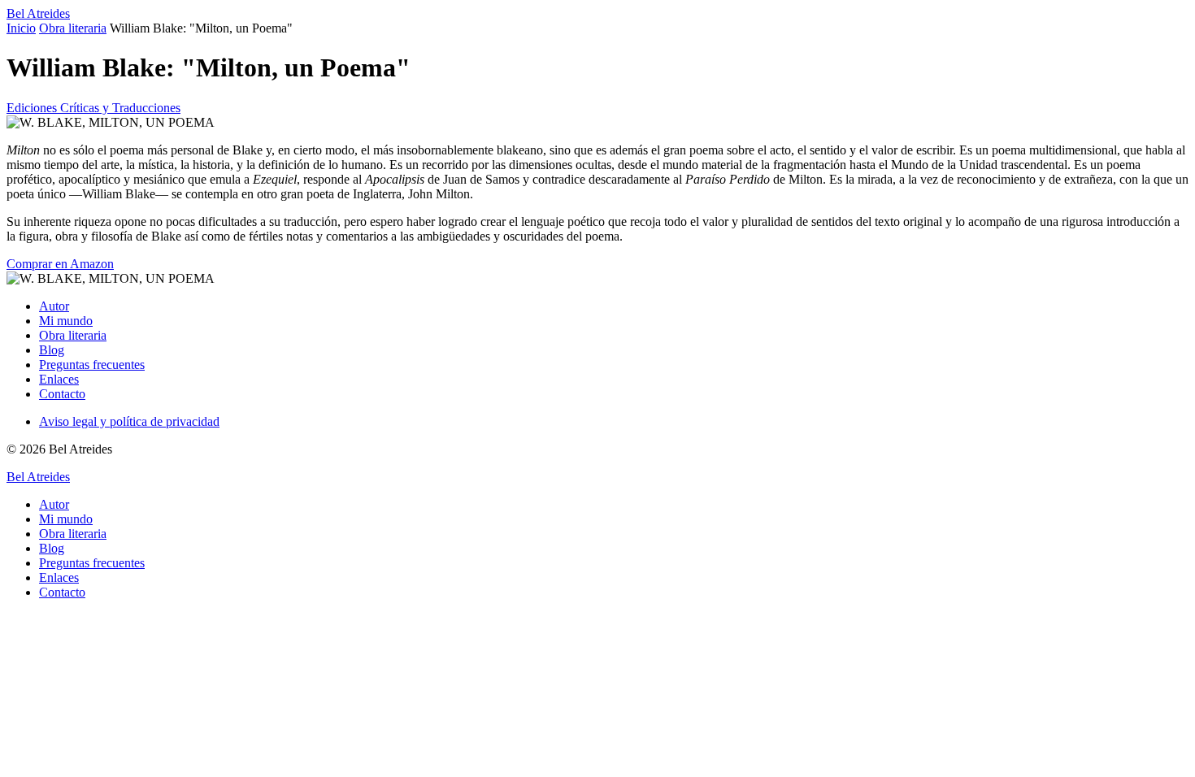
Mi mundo (66, 321)
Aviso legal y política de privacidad (129, 421)
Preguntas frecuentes (92, 364)
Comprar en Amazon (60, 264)
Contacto (62, 394)
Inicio (21, 28)
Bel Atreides (38, 13)
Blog (51, 350)
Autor (54, 306)
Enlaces (59, 379)
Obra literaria (72, 28)
